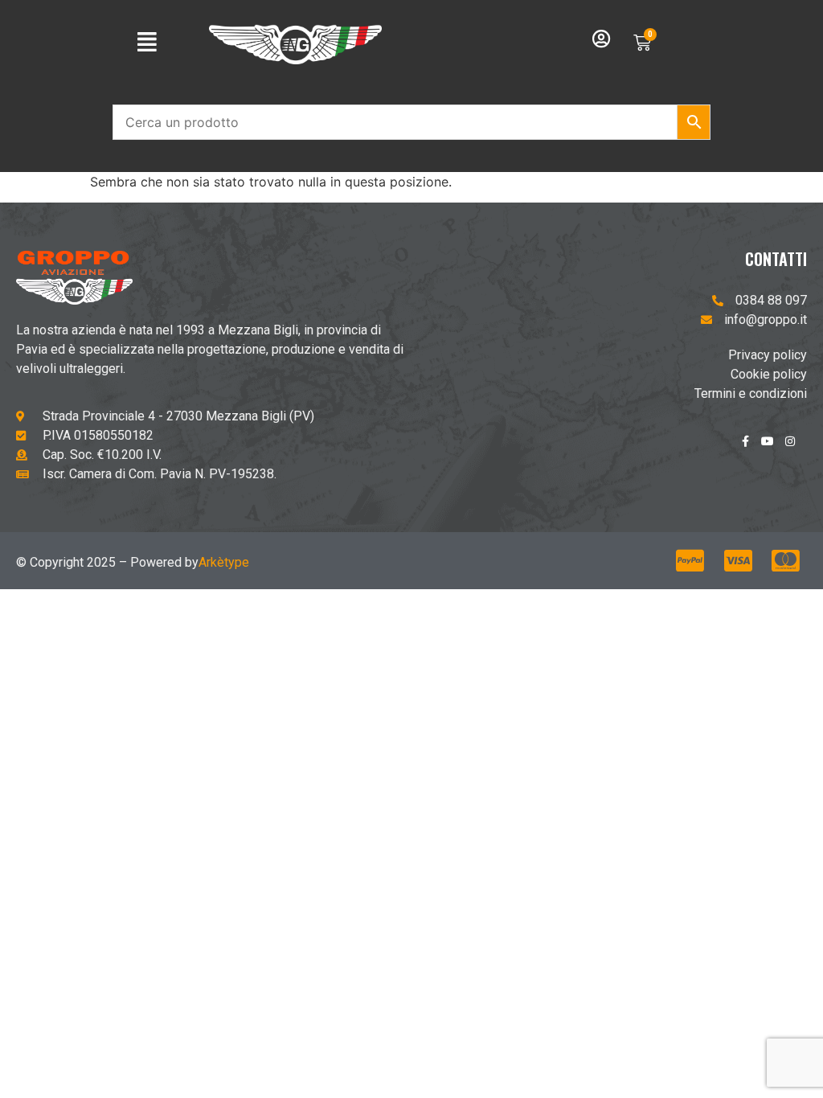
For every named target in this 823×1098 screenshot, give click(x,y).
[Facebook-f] (750, 447)
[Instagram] (795, 447)
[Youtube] (773, 447)
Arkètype (224, 562)
